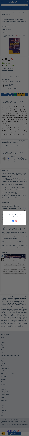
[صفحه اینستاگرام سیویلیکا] (16, 221)
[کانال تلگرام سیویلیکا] (13, 221)
